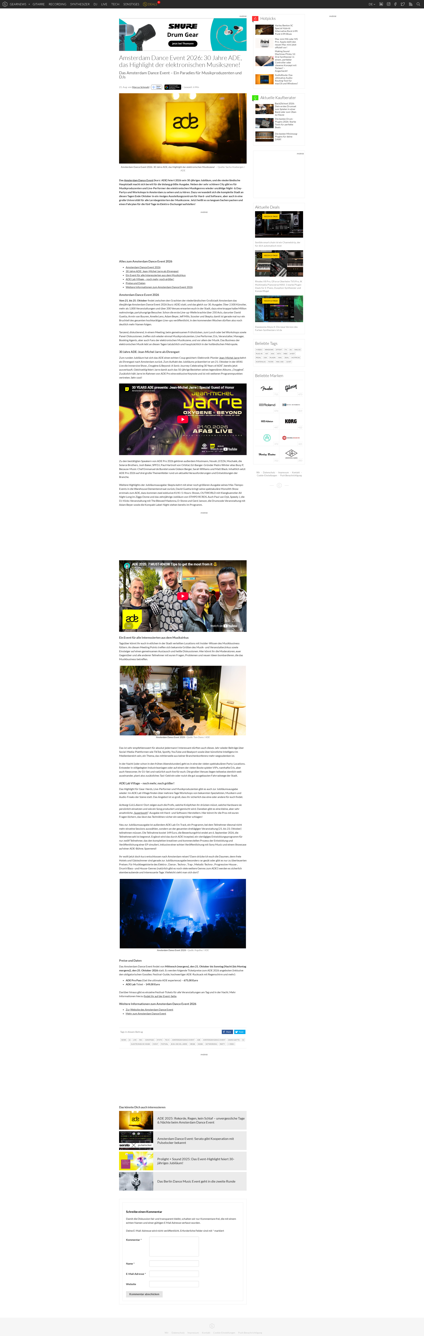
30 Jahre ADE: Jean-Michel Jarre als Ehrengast (152, 271)
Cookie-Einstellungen (267, 475)
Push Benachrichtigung (291, 475)
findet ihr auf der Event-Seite (160, 996)
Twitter (402, 4)
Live (104, 4)
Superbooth (141, 812)
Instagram (388, 4)
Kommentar (134, 1239)
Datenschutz (269, 472)
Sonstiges (131, 4)
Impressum (283, 472)
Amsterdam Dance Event (138, 180)
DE (371, 4)
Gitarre (39, 4)
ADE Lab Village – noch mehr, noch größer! (150, 279)
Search (418, 4)
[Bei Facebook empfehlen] (227, 1032)
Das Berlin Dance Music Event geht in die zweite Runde (196, 1181)
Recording (57, 4)
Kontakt (296, 472)
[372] (267, 437)
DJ (95, 4)
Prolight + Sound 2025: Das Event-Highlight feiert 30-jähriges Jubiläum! (195, 1161)
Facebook (395, 4)
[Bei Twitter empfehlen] (239, 1032)
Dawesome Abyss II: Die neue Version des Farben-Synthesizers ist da (276, 315)
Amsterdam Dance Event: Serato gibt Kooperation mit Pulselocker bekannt (195, 1141)
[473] (291, 388)
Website (131, 1284)
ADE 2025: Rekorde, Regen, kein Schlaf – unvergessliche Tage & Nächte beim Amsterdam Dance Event (201, 1120)
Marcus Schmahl (140, 87)
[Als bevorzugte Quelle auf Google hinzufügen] (172, 87)
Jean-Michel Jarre (229, 357)
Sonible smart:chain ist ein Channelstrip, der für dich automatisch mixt (277, 231)
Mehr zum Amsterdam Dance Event (146, 1013)
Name (130, 1263)
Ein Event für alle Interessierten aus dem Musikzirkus (156, 275)
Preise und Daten (135, 283)
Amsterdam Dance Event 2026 (143, 267)
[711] (267, 388)
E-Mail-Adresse (136, 1273)
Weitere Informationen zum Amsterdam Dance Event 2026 (159, 287)
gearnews (18, 4)
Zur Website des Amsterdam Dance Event (149, 1009)
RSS (410, 4)
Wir (258, 472)
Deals (152, 4)
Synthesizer (80, 4)
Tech (115, 4)
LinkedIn (381, 4)
